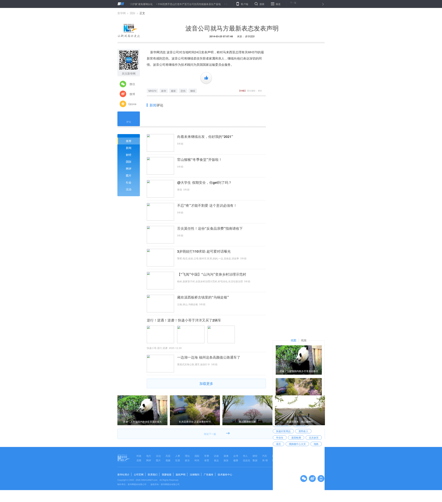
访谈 (216, 455)
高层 (168, 455)
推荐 (128, 141)
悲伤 (183, 90)
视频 (168, 460)
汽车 (264, 455)
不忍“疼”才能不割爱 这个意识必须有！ (207, 205)
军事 (206, 455)
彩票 (177, 460)
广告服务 (208, 474)
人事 (177, 455)
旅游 (226, 460)
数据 (255, 460)
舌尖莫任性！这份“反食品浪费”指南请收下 (210, 228)
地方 (148, 455)
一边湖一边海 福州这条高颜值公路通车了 (208, 357)
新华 (163, 90)
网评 (128, 168)
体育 (206, 460)
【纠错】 (242, 90)
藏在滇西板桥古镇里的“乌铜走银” (203, 297)
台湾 (235, 455)
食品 (216, 460)
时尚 (197, 460)
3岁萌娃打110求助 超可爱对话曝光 (204, 251)
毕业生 (279, 437)
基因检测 (296, 437)
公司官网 (138, 474)
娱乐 (187, 460)
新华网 (121, 13)
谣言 (278, 444)
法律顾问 (194, 474)
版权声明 (180, 474)
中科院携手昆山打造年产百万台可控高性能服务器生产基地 (175, 4)
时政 (139, 455)
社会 (128, 182)
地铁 (316, 444)
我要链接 (166, 474)
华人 (245, 455)
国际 (132, 13)
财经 (128, 155)
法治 (128, 189)
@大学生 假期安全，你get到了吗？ (204, 182)
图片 (128, 175)
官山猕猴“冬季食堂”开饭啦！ (199, 159)
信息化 (246, 460)
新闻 (128, 148)
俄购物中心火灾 (297, 444)
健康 (235, 460)
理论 (187, 455)
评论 (128, 121)
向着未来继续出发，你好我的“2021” (205, 136)
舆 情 (265, 460)
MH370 (152, 90)
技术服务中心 (225, 474)
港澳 (226, 455)
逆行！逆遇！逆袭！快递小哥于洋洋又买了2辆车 (184, 320)
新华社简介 (123, 474)
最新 (173, 90)
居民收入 (303, 431)
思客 (139, 460)
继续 (192, 90)
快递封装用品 (283, 431)
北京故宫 (314, 437)
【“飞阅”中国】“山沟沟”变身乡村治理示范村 (211, 274)
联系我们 (152, 474)
